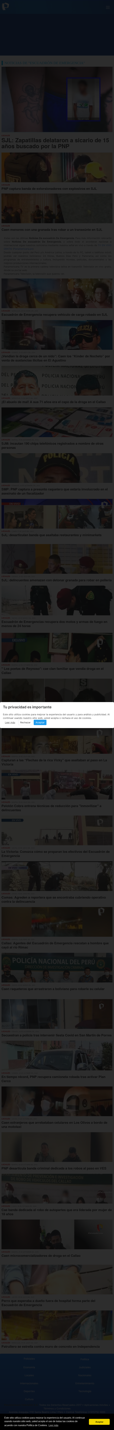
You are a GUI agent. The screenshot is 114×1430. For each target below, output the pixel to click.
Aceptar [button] (99, 1422)
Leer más (10, 722)
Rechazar (25, 722)
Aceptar (40, 722)
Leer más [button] (53, 1425)
